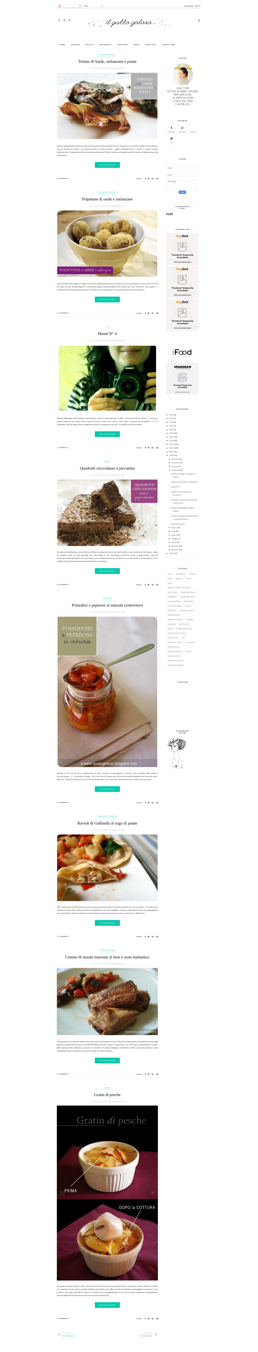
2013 (171, 437)
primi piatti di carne (175, 661)
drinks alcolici (174, 647)
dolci (107, 461)
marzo (173, 542)
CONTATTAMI (168, 45)
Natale (188, 579)
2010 (171, 448)
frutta (188, 652)
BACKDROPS (105, 45)
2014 (171, 433)
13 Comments (63, 803)
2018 (171, 422)
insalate (179, 579)
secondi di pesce (107, 55)
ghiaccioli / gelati (175, 642)
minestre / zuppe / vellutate (179, 588)
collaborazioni (174, 601)
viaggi (170, 629)
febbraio (174, 546)
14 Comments (63, 1319)
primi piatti (172, 610)
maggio (174, 538)
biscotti (188, 606)
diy (183, 638)
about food (172, 592)
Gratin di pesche (107, 1095)
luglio (173, 531)
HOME (62, 45)
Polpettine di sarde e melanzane (107, 199)
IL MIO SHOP (122, 45)
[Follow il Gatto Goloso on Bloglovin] (177, 768)
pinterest (193, 132)
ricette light (184, 624)
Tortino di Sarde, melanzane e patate (107, 61)
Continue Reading (107, 165)
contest (190, 620)
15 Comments (63, 178)
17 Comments (63, 313)
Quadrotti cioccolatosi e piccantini (107, 468)
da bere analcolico (184, 629)
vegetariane (180, 574)
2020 (171, 415)
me (107, 327)
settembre (175, 470)
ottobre (174, 466)
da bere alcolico (174, 656)
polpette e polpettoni (176, 633)
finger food (189, 601)
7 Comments (62, 447)
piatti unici (190, 642)
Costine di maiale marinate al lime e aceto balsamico (107, 957)
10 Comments (63, 585)
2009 (171, 451)
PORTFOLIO (150, 45)
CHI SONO (75, 45)
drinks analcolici (188, 592)
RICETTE (90, 45)
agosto (174, 527)
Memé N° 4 (107, 333)
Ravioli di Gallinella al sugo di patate (107, 823)
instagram (182, 132)
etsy (171, 142)
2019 (171, 418)
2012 (171, 440)
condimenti (172, 597)
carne (170, 579)
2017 (171, 426)
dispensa (107, 599)
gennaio (174, 549)
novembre (175, 462)
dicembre (175, 459)
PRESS (136, 45)
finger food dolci (175, 652)
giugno (174, 535)
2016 (171, 429)
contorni (171, 624)
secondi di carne (107, 950)
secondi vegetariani (176, 665)
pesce (170, 583)
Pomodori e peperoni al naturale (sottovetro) (107, 605)
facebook (171, 132)
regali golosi (173, 638)
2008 (171, 455)
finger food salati (107, 192)
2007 (171, 553)
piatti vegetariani (175, 606)
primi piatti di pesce (107, 817)
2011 (171, 444)
